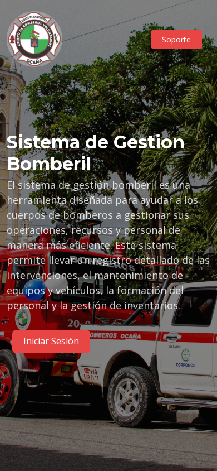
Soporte (176, 39)
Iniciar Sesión (51, 341)
